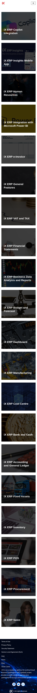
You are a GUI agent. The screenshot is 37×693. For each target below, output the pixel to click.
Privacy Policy (6, 645)
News (3, 660)
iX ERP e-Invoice (14, 156)
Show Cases (5, 666)
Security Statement (7, 648)
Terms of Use (5, 641)
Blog (3, 663)
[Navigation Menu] (33, 3)
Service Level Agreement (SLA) (12, 652)
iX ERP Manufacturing (18, 372)
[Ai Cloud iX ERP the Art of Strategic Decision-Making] (3, 3)
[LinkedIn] (14, 684)
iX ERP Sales (12, 620)
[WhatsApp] (23, 684)
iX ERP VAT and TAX (17, 218)
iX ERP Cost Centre (16, 403)
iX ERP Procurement (17, 589)
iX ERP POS (11, 558)
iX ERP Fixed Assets (17, 496)
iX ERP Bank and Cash (18, 434)
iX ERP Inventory (14, 527)
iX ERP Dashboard (15, 342)
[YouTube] (18, 684)
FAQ (2, 656)
